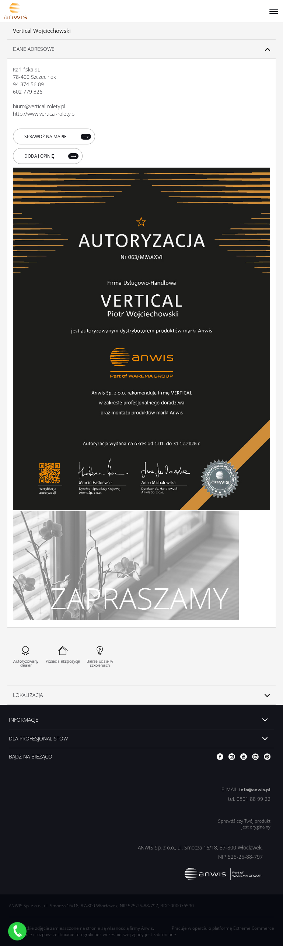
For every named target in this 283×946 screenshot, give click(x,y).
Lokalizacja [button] (28, 694)
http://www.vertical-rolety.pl (44, 113)
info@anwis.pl (254, 789)
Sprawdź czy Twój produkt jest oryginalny (244, 824)
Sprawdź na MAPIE (46, 136)
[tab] (141, 49)
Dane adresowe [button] (34, 48)
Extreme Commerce (253, 928)
